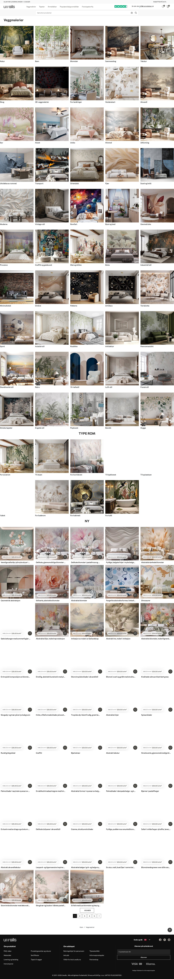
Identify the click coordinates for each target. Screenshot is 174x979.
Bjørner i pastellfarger (150, 791)
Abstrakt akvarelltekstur (11, 867)
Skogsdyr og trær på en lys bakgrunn (15, 715)
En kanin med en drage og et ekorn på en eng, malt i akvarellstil (15, 829)
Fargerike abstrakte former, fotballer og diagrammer (121, 600)
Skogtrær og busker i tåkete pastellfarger (50, 905)
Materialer (7, 955)
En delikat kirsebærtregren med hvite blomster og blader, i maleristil (50, 791)
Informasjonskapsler (97, 955)
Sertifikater (35, 955)
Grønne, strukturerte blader (82, 829)
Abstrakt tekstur (113, 753)
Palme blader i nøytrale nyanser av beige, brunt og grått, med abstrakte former (15, 791)
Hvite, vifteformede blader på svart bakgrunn (50, 715)
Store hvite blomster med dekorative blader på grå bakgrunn (15, 905)
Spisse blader (146, 715)
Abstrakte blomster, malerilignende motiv (156, 639)
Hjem (81, 927)
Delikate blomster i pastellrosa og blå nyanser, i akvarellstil (85, 562)
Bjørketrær (75, 753)
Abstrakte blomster (79, 600)
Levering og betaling (11, 959)
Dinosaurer (145, 600)
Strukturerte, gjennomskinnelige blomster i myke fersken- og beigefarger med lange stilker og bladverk (156, 753)
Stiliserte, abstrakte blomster (48, 600)
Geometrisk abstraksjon (10, 600)
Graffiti (39, 753)
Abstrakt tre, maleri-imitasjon (118, 639)
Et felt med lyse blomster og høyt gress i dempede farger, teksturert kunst (85, 905)
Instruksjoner (8, 964)
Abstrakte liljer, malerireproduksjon (50, 639)
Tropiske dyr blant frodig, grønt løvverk (85, 715)
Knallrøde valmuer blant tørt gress (155, 677)
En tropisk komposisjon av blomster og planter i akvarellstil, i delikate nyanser (15, 677)
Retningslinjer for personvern (73, 951)
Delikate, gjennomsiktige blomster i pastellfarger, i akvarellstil (50, 562)
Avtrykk (66, 955)
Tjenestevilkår (95, 951)
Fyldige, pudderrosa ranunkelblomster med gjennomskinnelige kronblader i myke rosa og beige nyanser (121, 829)
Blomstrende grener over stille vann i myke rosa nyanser (156, 867)
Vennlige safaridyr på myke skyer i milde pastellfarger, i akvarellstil (15, 562)
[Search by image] (131, 12)
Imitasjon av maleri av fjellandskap (85, 639)
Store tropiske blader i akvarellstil (84, 677)
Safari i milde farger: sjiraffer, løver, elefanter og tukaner (156, 829)
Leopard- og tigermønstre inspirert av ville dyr (50, 867)
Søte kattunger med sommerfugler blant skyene (15, 639)
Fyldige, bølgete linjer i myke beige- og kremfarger (121, 562)
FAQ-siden (7, 951)
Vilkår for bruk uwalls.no (72, 959)
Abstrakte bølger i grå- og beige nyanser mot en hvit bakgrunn (85, 867)
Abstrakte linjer (112, 715)
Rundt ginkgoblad (8, 753)
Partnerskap (94, 959)
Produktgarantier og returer (41, 951)
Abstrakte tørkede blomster (152, 562)
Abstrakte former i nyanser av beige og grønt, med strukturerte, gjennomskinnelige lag (85, 791)
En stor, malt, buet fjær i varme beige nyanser (121, 867)
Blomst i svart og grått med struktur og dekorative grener (121, 677)
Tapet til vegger (36, 959)
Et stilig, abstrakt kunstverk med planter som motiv (50, 677)
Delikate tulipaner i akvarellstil (48, 829)
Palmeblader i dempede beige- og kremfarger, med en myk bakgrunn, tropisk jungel (121, 791)
